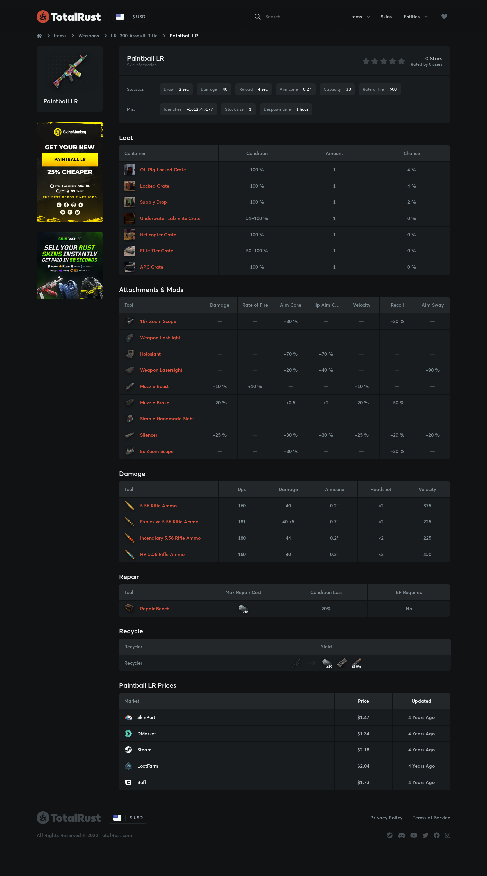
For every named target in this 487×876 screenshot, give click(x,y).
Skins (386, 17)
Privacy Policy (386, 817)
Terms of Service (431, 817)
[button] (444, 17)
